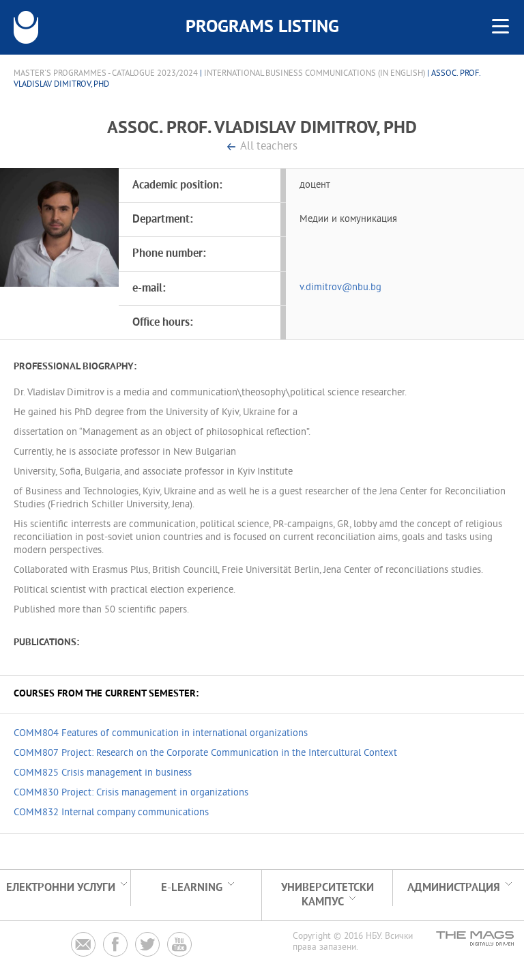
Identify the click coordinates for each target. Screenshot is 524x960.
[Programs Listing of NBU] (26, 27)
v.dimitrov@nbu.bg (340, 287)
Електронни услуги (60, 888)
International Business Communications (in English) (314, 73)
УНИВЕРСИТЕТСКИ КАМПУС (327, 895)
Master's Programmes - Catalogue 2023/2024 (106, 73)
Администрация (453, 888)
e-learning (191, 888)
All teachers (268, 147)
